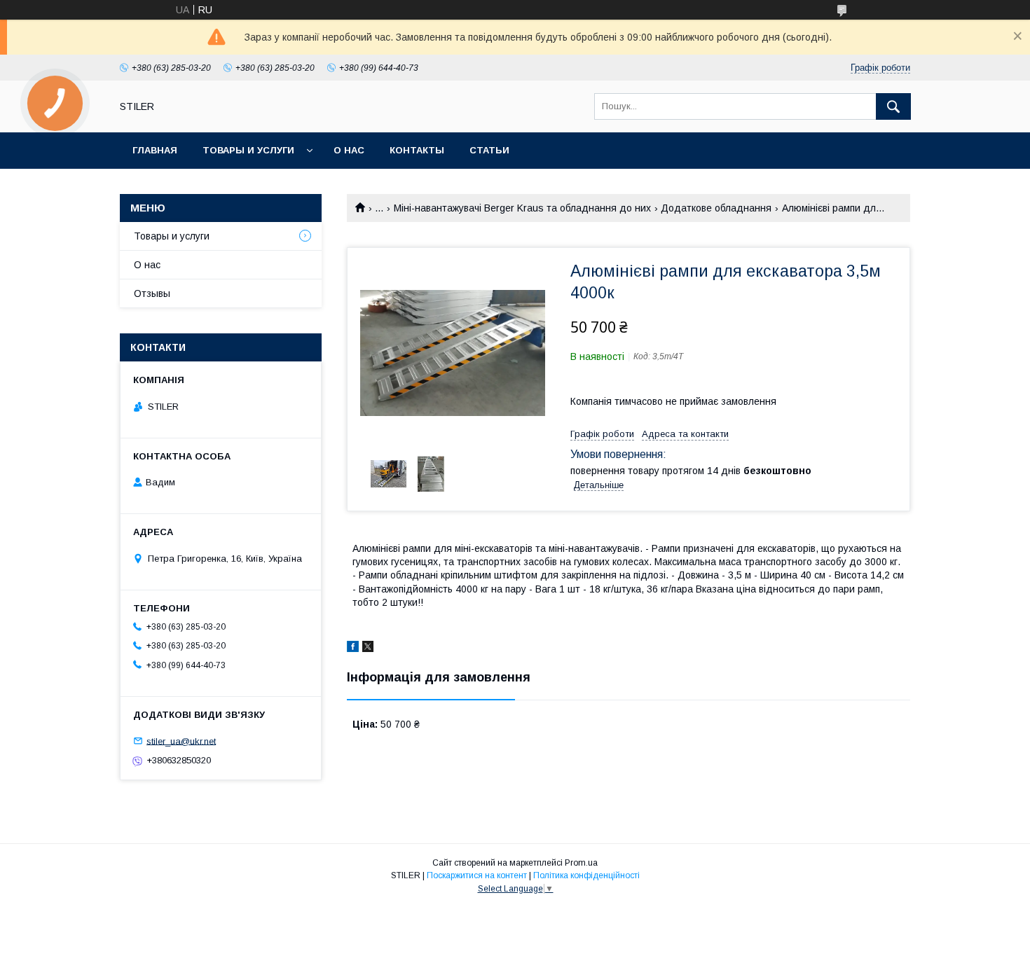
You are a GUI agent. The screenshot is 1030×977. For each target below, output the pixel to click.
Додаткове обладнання (716, 208)
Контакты (417, 150)
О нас (349, 150)
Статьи (489, 150)
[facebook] (353, 648)
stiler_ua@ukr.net (181, 740)
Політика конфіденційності (586, 875)
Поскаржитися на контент (477, 875)
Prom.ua (581, 863)
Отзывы (152, 293)
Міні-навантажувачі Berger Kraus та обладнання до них (522, 208)
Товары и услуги (248, 150)
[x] (367, 648)
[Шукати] (893, 106)
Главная (154, 150)
